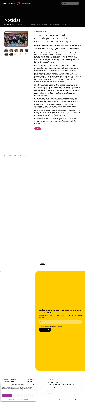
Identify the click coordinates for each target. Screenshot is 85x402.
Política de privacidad (19, 399)
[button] (33, 384)
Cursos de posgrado (10, 379)
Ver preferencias (29, 395)
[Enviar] (77, 3)
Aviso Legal (26, 399)
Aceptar (7, 395)
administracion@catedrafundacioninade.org (60, 384)
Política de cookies (11, 399)
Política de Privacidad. (56, 326)
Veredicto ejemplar (10, 381)
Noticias (12, 24)
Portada (6, 24)
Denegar (18, 395)
